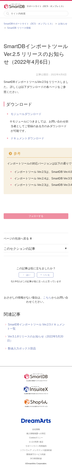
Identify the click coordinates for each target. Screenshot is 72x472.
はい (28, 275)
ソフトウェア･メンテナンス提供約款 (36, 450)
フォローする (36, 216)
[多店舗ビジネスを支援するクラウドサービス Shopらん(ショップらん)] (36, 403)
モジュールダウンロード (26, 114)
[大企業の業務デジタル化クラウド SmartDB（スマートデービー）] (36, 378)
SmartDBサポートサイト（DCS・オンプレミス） (29, 23)
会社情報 (36, 429)
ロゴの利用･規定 (36, 442)
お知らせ (62, 23)
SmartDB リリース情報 (19, 28)
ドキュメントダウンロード (27, 138)
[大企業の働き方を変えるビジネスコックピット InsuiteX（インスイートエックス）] (36, 390)
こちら (47, 297)
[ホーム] (15, 6)
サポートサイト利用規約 (36, 446)
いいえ (47, 275)
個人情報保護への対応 (36, 433)
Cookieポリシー (36, 438)
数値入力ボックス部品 (22, 348)
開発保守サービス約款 (36, 454)
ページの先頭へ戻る (16, 238)
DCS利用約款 (36, 458)
